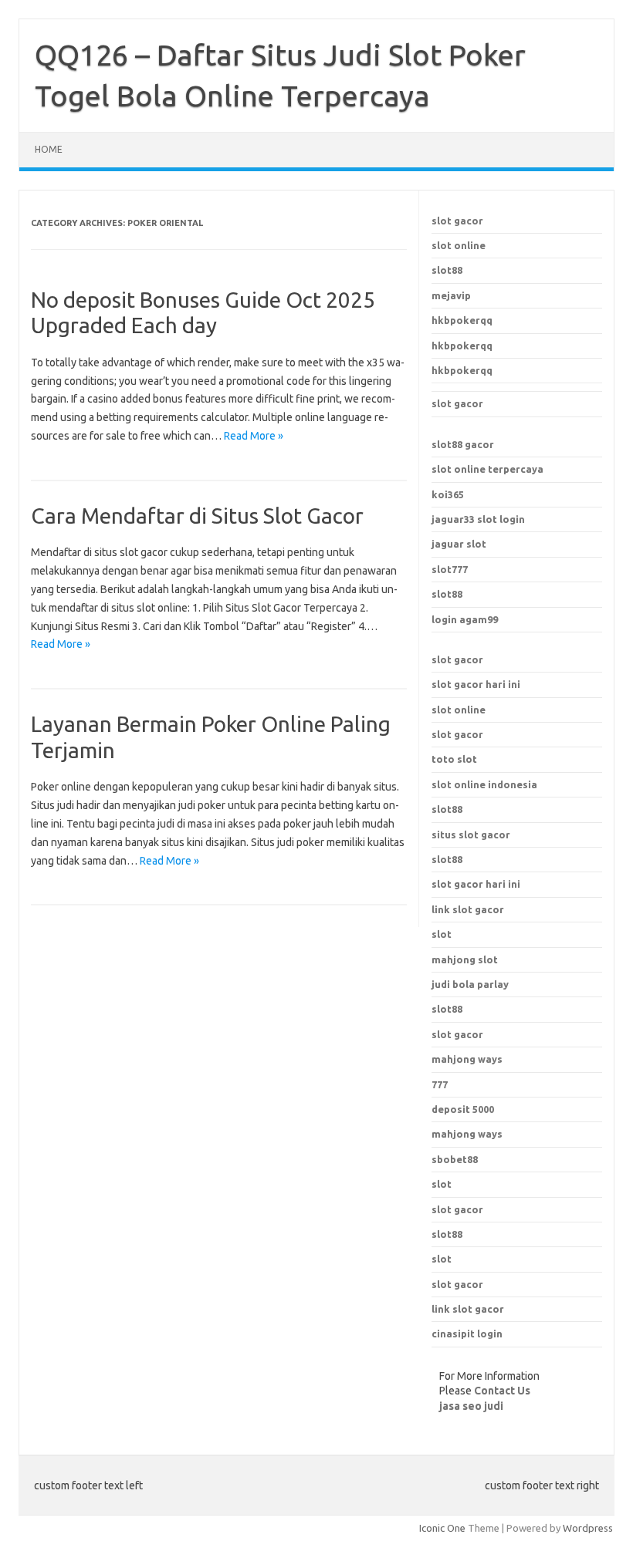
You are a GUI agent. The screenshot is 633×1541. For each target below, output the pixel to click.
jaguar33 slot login (478, 519)
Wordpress (588, 1527)
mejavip (451, 295)
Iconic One (442, 1527)
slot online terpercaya (487, 469)
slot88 (447, 270)
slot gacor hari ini (476, 684)
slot (442, 1184)
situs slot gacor (471, 834)
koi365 (448, 494)
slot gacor (457, 220)
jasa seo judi (471, 1406)
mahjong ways (467, 1059)
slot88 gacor (463, 444)
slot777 (450, 569)
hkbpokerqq (462, 320)
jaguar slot (459, 543)
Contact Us (502, 1390)
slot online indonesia (484, 784)
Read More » (253, 436)
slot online (459, 245)
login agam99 (465, 619)
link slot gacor (468, 909)
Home (49, 149)
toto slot (454, 759)
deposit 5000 (463, 1109)
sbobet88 (455, 1159)
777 (440, 1084)
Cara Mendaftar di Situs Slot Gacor (197, 516)
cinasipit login (467, 1333)
